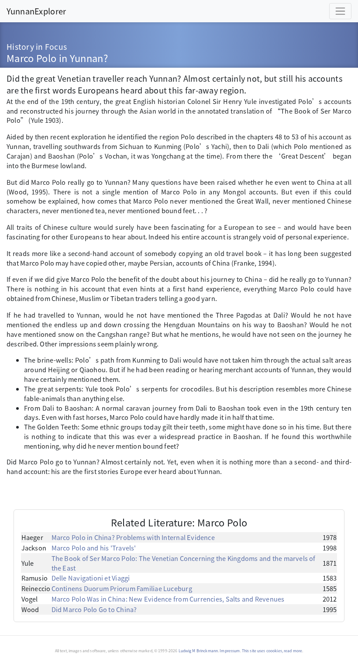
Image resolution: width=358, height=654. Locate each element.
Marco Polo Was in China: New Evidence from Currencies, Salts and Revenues (168, 598)
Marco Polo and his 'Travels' (94, 547)
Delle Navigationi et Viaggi (91, 577)
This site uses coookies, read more (272, 651)
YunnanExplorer (36, 11)
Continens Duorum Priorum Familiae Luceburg (122, 588)
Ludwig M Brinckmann (198, 651)
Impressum (230, 651)
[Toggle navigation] (340, 11)
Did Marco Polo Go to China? (94, 609)
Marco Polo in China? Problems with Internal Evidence (133, 537)
